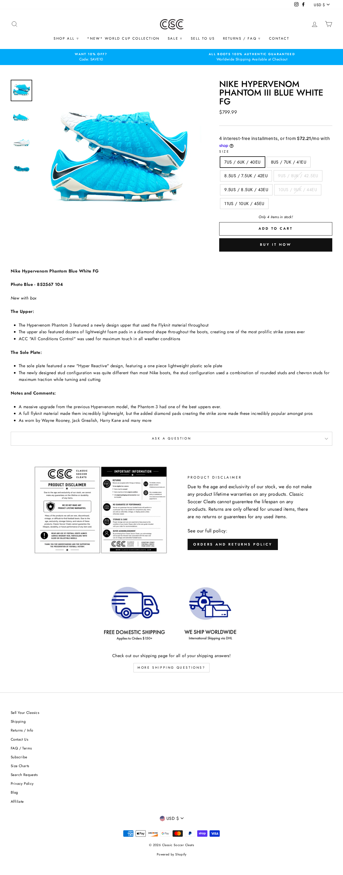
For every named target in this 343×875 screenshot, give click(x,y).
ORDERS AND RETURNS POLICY (232, 544)
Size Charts (20, 765)
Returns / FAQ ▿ (242, 38)
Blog (14, 792)
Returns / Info (22, 730)
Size (224, 151)
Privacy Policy (22, 783)
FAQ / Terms (21, 748)
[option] (91, 57)
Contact (279, 38)
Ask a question (171, 438)
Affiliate (17, 801)
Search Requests (24, 774)
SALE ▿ (175, 38)
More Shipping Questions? (171, 667)
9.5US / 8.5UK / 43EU (246, 190)
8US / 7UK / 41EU (288, 162)
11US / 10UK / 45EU (244, 203)
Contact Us (19, 739)
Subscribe (19, 757)
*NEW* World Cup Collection (123, 38)
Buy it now (276, 244)
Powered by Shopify (171, 854)
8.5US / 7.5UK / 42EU (246, 176)
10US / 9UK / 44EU (297, 190)
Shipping (18, 721)
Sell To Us (203, 38)
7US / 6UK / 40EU (242, 162)
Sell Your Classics (25, 712)
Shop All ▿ (66, 38)
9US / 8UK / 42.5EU (298, 176)
